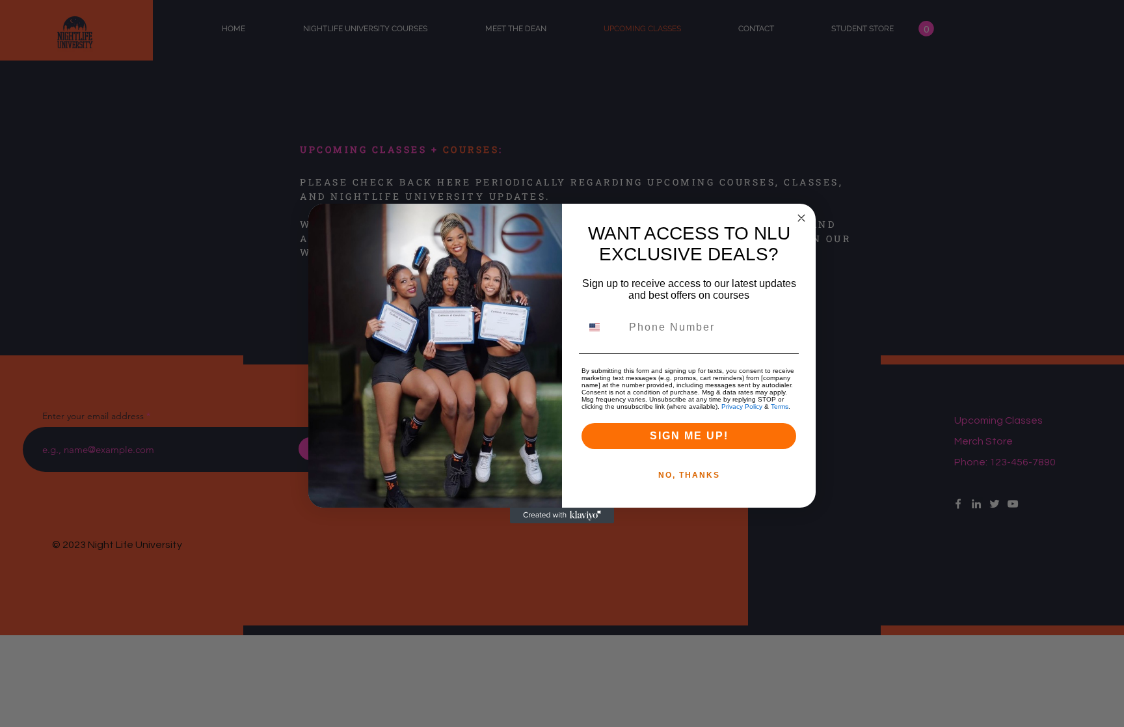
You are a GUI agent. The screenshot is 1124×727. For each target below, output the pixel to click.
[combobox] (602, 327)
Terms (779, 406)
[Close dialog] (801, 218)
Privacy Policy (741, 406)
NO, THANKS (689, 475)
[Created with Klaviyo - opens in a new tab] (562, 515)
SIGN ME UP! (689, 435)
